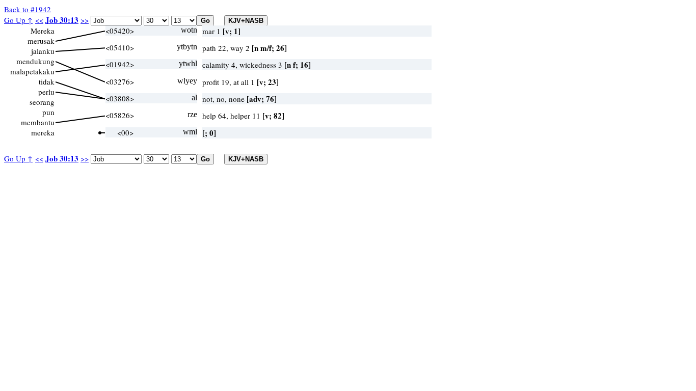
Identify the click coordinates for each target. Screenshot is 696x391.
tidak (47, 81)
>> (85, 20)
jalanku (43, 51)
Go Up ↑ (18, 20)
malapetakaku (32, 71)
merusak (41, 41)
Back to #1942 (27, 9)
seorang (42, 102)
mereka (43, 132)
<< (39, 20)
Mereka (43, 30)
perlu (46, 92)
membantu (38, 122)
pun (48, 112)
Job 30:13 (61, 19)
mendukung (35, 61)
